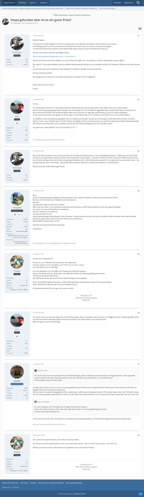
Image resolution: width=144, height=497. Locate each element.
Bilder (8, 137)
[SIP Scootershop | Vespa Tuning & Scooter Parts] (72, 15)
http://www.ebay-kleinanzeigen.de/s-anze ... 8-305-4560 (53, 56)
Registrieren (128, 3)
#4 (139, 191)
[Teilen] (140, 28)
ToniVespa (16, 23)
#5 (139, 254)
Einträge (9, 398)
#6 (139, 313)
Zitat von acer (42, 370)
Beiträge (9, 62)
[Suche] (138, 2)
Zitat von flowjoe (43, 402)
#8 (139, 435)
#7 (139, 364)
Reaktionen (10, 128)
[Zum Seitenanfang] (140, 494)
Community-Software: (72, 494)
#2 (139, 99)
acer (50, 140)
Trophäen (9, 133)
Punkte (9, 59)
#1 (139, 36)
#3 (139, 151)
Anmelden (117, 3)
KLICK (73, 127)
